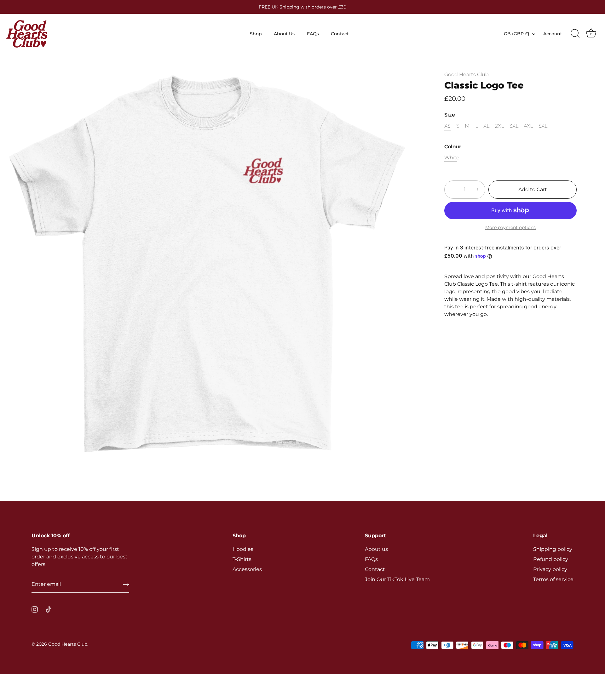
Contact (340, 34)
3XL (514, 126)
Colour (452, 147)
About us (376, 549)
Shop (256, 34)
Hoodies (243, 549)
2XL (499, 126)
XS (447, 126)
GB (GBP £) (516, 34)
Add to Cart (532, 189)
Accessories (247, 569)
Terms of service (553, 579)
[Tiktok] (48, 609)
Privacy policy (550, 569)
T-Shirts (242, 559)
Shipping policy (552, 549)
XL (486, 126)
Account (552, 34)
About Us (284, 34)
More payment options (510, 227)
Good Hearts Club (466, 74)
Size (449, 115)
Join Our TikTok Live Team (397, 579)
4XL (528, 126)
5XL (543, 126)
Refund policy (550, 559)
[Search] (575, 34)
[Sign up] (126, 584)
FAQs (313, 34)
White (451, 158)
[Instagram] (35, 609)
